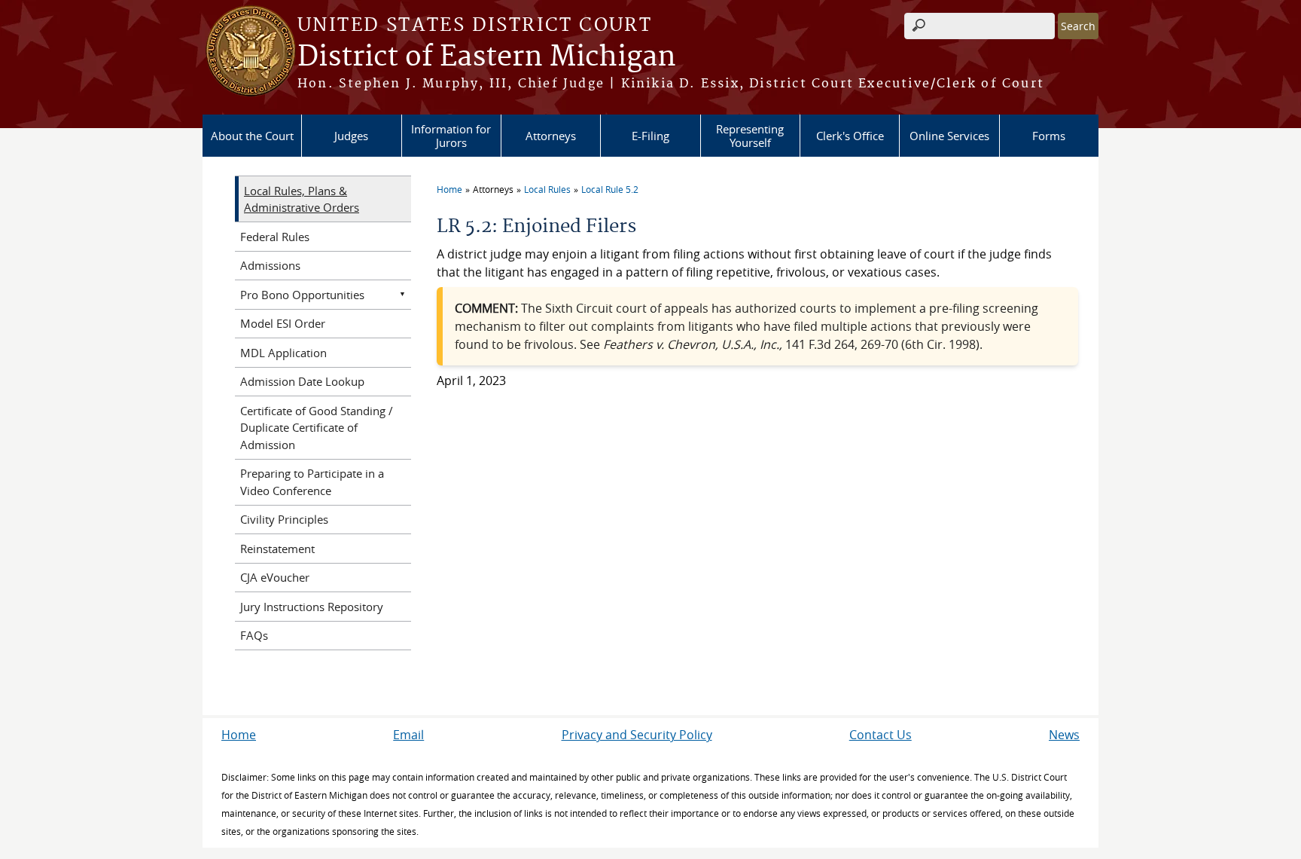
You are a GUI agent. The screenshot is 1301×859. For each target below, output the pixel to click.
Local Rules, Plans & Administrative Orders (301, 199)
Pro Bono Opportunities (302, 294)
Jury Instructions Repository (311, 606)
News (1064, 734)
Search (1078, 26)
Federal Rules (274, 236)
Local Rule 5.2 (609, 189)
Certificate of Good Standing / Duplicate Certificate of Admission (316, 427)
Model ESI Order (282, 323)
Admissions (270, 265)
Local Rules (547, 189)
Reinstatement (277, 548)
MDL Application (283, 352)
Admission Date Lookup (302, 381)
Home (449, 189)
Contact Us (880, 734)
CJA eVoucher (274, 577)
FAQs (254, 635)
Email (408, 734)
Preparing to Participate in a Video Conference (312, 482)
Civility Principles (284, 519)
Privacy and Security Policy (637, 734)
